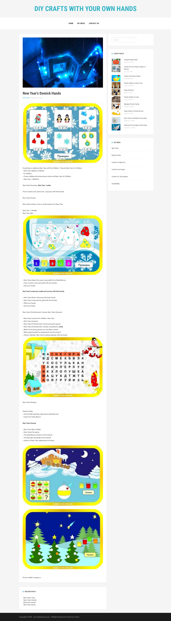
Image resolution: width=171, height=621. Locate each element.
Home (71, 23)
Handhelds (115, 184)
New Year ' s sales (44, 185)
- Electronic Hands (29, 602)
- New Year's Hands (29, 600)
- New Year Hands (29, 605)
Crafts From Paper (118, 169)
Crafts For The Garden (120, 176)
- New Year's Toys (29, 598)
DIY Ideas (81, 23)
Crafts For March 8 (118, 162)
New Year (26, 98)
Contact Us (94, 23)
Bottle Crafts (116, 155)
